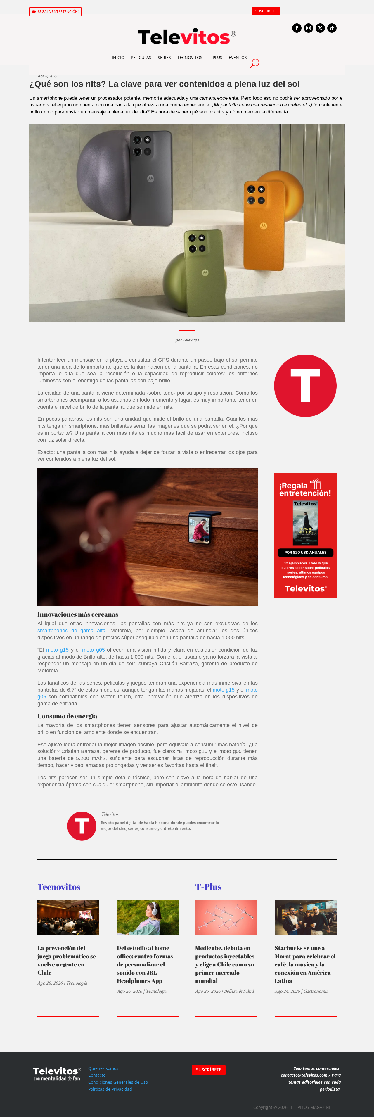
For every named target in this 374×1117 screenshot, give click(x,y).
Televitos (191, 340)
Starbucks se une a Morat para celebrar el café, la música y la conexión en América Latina (305, 964)
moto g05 (93, 650)
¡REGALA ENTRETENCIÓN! (58, 11)
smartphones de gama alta (71, 630)
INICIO (118, 57)
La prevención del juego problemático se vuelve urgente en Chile (66, 960)
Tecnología (76, 983)
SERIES (164, 57)
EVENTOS (238, 57)
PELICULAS (141, 57)
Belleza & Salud (239, 991)
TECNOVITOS (189, 57)
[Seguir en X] (320, 28)
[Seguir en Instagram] (308, 28)
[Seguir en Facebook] (297, 28)
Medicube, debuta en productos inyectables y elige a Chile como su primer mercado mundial (224, 964)
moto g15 (57, 650)
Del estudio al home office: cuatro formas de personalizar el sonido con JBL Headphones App (145, 964)
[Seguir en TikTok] (332, 28)
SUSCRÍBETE (265, 10)
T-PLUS (215, 57)
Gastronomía (315, 991)
